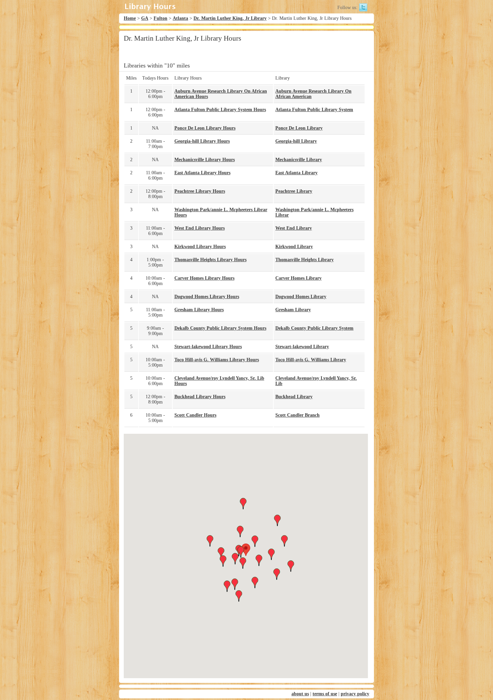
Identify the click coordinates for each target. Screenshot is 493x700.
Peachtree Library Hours (199, 191)
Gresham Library (293, 309)
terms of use (325, 693)
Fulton (160, 18)
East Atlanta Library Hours (202, 172)
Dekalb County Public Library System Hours (220, 328)
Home (130, 18)
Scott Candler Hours (195, 415)
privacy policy (355, 693)
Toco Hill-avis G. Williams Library (310, 359)
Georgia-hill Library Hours (202, 141)
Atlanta (180, 18)
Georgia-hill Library (296, 141)
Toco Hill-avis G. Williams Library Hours (216, 359)
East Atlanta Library (296, 172)
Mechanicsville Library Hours (204, 159)
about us (300, 693)
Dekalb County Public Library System (314, 328)
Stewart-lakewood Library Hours (208, 346)
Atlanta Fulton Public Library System (314, 109)
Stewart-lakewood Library (302, 346)
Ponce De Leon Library (299, 128)
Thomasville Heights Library (304, 259)
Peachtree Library (293, 191)
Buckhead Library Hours (199, 396)
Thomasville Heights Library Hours (210, 259)
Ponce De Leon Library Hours (204, 128)
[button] (245, 550)
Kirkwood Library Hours (200, 246)
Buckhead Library (294, 396)
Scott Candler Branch (297, 415)
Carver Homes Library (298, 278)
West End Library (293, 228)
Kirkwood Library (294, 246)
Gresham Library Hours (199, 309)
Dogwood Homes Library (300, 296)
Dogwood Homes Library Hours (206, 296)
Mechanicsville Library (298, 159)
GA (144, 18)
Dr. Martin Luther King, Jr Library (230, 18)
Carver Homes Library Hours (204, 278)
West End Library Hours (199, 228)
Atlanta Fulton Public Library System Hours (220, 109)
